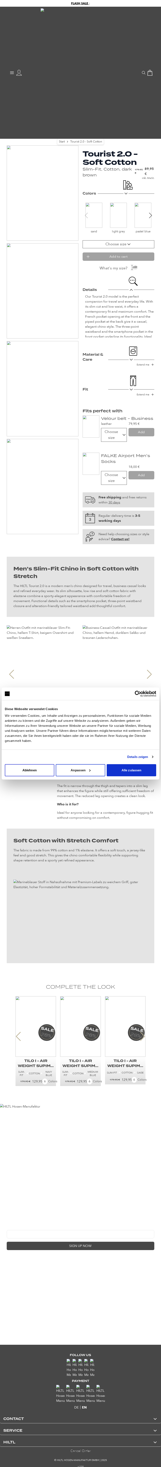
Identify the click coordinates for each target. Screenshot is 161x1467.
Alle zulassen (131, 770)
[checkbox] (8, 1256)
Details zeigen (137, 757)
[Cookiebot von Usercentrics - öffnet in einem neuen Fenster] (137, 694)
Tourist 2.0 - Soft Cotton (86, 142)
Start (62, 142)
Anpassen (78, 770)
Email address (16, 1226)
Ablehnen (29, 770)
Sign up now (80, 1246)
